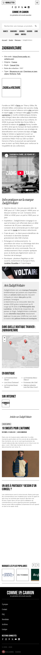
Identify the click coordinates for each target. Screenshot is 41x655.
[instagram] (15, 7)
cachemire (6, 115)
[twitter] (22, 7)
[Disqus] (20, 536)
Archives (5, 624)
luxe (35, 131)
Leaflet (22, 367)
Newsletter (9, 2)
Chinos (17, 34)
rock (11, 113)
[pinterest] (19, 7)
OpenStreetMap (29, 367)
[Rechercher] (36, 26)
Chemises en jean (30, 71)
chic (30, 110)
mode (15, 230)
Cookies (18, 652)
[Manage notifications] (3, 651)
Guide (11, 40)
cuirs (28, 113)
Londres (7, 263)
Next (37, 565)
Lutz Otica (11, 382)
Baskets (5, 31)
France (14, 62)
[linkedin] (28, 7)
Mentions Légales (8, 652)
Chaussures (13, 31)
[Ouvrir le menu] (37, 3)
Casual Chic (14, 65)
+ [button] (4, 338)
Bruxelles (14, 263)
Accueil (4, 40)
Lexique (4, 629)
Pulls (18, 74)
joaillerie (22, 124)
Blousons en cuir (16, 71)
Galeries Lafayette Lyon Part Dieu (31, 386)
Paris (18, 105)
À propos (5, 604)
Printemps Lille (31, 382)
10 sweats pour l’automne (16, 428)
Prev (33, 565)
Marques (18, 40)
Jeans (36, 31)
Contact (4, 609)
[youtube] (25, 7)
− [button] (4, 340)
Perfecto (13, 74)
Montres (23, 34)
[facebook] (12, 7)
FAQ (3, 614)
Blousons (29, 31)
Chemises (22, 31)
